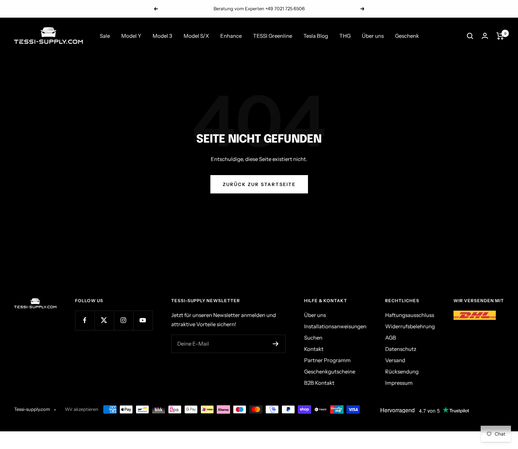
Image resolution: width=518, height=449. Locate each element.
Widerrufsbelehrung (410, 326)
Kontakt (313, 349)
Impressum (399, 382)
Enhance (231, 35)
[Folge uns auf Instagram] (123, 320)
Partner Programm (327, 360)
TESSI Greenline (272, 35)
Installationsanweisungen (335, 326)
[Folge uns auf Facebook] (84, 320)
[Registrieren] (276, 343)
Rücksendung (402, 371)
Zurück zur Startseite (259, 184)
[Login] (485, 36)
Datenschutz (400, 349)
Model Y (131, 35)
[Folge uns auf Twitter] (104, 320)
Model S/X (196, 35)
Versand (395, 360)
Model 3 (162, 35)
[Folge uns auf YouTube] (143, 320)
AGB (390, 337)
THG (345, 35)
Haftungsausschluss (409, 315)
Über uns (373, 35)
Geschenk (407, 35)
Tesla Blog (315, 35)
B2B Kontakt (319, 382)
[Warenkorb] (500, 36)
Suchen (313, 337)
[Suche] (470, 36)
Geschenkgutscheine (329, 371)
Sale (105, 35)
